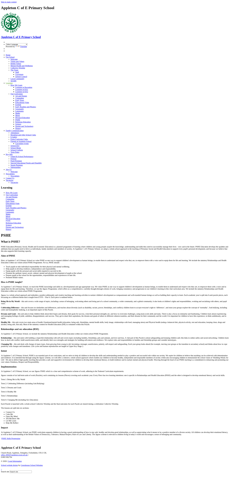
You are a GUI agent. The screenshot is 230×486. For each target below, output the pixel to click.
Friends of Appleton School (21, 141)
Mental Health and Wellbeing (22, 66)
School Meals (16, 148)
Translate (23, 47)
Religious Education (23, 122)
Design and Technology (24, 126)
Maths (17, 113)
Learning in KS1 (21, 90)
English (18, 105)
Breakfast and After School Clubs (23, 135)
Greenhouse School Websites (32, 465)
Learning (9, 83)
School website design (9, 465)
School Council (21, 77)
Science (18, 124)
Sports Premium (17, 165)
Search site (5, 472)
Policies (13, 159)
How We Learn (16, 85)
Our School (10, 57)
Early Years (19, 100)
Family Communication (15, 131)
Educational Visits (22, 102)
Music (17, 115)
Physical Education (22, 118)
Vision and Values (17, 61)
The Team (14, 70)
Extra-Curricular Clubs (19, 139)
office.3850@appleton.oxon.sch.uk (14, 455)
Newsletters (10, 174)
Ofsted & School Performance (22, 157)
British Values (16, 64)
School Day (15, 146)
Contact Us (10, 178)
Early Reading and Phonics (25, 107)
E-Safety (14, 137)
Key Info (9, 154)
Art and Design (21, 96)
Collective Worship (18, 68)
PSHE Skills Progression (10, 438)
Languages (19, 111)
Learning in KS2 (21, 92)
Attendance (15, 133)
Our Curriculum (17, 94)
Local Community (17, 79)
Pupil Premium (16, 161)
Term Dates (15, 152)
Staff (17, 72)
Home (8, 55)
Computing (19, 98)
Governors (19, 74)
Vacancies (9, 180)
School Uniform (17, 150)
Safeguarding (16, 167)
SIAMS (13, 81)
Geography (19, 109)
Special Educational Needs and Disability (26, 163)
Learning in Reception (23, 87)
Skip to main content (9, 2)
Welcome (14, 59)
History (18, 128)
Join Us (9, 169)
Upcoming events (22, 144)
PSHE (17, 120)
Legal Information (15, 461)
